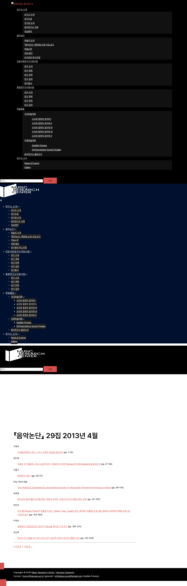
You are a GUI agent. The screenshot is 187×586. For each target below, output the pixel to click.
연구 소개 (28, 66)
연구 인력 (28, 75)
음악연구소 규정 (31, 27)
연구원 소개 (29, 23)
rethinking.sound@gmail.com (69, 576)
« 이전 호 (17, 546)
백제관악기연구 (24, 476)
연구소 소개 (22, 9)
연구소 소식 (22, 158)
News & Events (31, 163)
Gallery (27, 167)
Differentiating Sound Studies (46, 150)
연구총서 (28, 83)
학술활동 (21, 109)
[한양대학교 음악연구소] (22, 3)
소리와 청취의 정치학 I (41, 119)
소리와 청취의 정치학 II (42, 123)
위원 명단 (28, 53)
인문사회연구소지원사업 (27, 61)
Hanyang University (65, 572)
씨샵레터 (28, 31)
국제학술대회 (30, 140)
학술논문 (28, 49)
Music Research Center (43, 572)
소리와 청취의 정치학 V (42, 136)
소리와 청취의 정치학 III (42, 127)
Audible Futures (39, 145)
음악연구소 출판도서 (33, 154)
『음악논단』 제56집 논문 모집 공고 (39, 45)
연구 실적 (28, 79)
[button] (13, 173)
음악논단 (21, 35)
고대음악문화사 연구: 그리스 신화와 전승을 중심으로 (40, 452)
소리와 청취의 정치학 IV (42, 131)
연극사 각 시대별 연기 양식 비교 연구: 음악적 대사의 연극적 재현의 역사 (49, 538)
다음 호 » (28, 546)
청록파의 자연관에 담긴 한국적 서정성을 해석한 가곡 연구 (42, 526)
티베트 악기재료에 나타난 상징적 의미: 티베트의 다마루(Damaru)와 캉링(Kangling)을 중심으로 (59, 464)
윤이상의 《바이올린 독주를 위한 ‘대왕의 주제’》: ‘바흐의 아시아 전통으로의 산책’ (52, 499)
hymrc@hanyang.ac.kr (33, 576)
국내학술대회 (30, 114)
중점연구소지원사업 (25, 87)
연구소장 (28, 19)
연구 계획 (28, 70)
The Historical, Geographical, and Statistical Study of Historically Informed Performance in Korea (64, 487)
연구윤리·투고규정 (32, 57)
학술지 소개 (29, 40)
